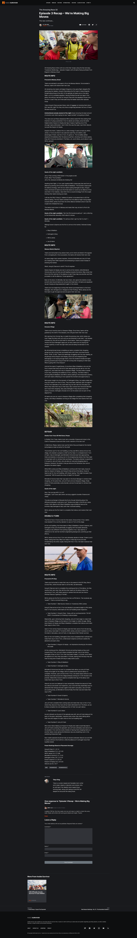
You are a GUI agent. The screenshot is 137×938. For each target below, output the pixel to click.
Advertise (43, 928)
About (29, 928)
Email (46, 852)
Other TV (45, 25)
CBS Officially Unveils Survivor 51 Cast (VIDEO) (37, 892)
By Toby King (46, 24)
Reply (46, 816)
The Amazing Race (53, 767)
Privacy (49, 928)
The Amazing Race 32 (63, 767)
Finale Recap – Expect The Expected (37, 909)
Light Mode (84, 24)
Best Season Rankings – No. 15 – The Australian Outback (95, 909)
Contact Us (35, 928)
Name (47, 846)
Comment (48, 826)
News (46, 767)
